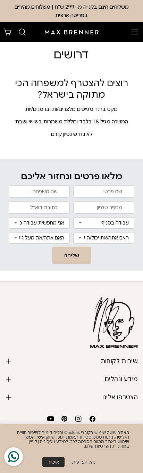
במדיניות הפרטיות (111, 446)
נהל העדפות (83, 462)
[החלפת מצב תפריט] (135, 32)
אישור (53, 462)
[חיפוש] (22, 32)
